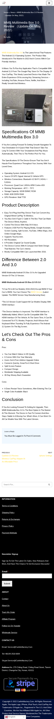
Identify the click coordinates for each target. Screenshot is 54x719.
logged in (19, 436)
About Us (6, 605)
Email (5, 572)
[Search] (49, 484)
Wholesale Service (9, 632)
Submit (7, 584)
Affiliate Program (8, 619)
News (13, 12)
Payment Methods (9, 533)
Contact (5, 599)
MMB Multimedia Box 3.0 (12, 53)
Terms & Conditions (10, 506)
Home (6, 12)
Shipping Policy (8, 512)
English (11, 717)
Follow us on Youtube (11, 626)
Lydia (8, 37)
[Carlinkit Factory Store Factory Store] (4, 3)
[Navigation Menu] (49, 3)
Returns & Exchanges (11, 519)
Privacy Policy (8, 526)
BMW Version (36, 292)
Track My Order (8, 612)
